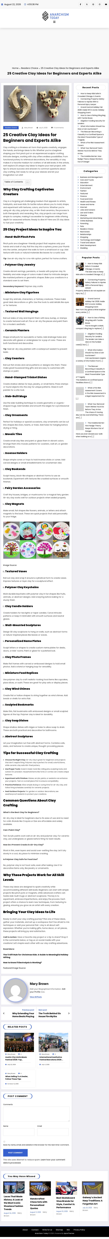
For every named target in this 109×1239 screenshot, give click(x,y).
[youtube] (106, 4)
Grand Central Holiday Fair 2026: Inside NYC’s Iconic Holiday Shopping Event (91, 110)
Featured (84, 193)
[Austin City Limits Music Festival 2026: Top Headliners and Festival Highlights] (19, 1042)
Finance (83, 196)
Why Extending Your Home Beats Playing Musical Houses (23, 1015)
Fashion (83, 191)
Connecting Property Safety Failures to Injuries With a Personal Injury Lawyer (91, 102)
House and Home (87, 204)
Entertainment (86, 185)
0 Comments (59, 128)
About (25, 1230)
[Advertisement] (54, 44)
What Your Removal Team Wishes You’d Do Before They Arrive (90, 151)
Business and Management (91, 177)
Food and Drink (86, 199)
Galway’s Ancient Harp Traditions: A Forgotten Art (93, 1200)
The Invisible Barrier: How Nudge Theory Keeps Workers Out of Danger (90, 159)
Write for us (47, 1230)
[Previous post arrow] (4, 1013)
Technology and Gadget (90, 240)
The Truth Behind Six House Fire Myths (50, 1015)
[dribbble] (93, 4)
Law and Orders (86, 212)
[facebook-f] (80, 4)
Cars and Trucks (87, 180)
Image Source (9, 565)
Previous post (28, 1010)
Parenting (84, 223)
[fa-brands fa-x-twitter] (87, 4)
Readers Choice (11, 128)
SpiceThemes (69, 1233)
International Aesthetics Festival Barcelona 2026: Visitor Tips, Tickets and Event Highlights (50, 1058)
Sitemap (59, 1230)
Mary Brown (28, 128)
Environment (85, 188)
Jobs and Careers (87, 210)
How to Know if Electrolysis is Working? (22, 962)
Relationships (85, 234)
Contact (35, 1230)
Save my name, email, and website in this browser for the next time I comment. (36, 1145)
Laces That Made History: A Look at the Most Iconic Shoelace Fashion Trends (13, 1203)
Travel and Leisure (87, 242)
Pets (82, 226)
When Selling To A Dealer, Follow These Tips (16, 1077)
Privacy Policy (79, 1230)
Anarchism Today (41, 1233)
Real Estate (85, 231)
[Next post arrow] (69, 1013)
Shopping (84, 237)
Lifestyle (83, 215)
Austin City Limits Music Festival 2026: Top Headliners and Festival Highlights (16, 1058)
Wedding (83, 248)
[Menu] (54, 22)
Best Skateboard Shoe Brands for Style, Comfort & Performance (65, 1202)
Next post (43, 1010)
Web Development (88, 245)
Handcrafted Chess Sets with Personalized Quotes (38, 1203)
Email (39, 1126)
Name (5, 1126)
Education (84, 182)
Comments (8, 1104)
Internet (83, 207)
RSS (68, 1230)
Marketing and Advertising (91, 218)
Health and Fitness (88, 201)
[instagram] (100, 4)
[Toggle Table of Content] (26, 182)
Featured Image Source (14, 968)
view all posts (36, 997)
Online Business (86, 221)
